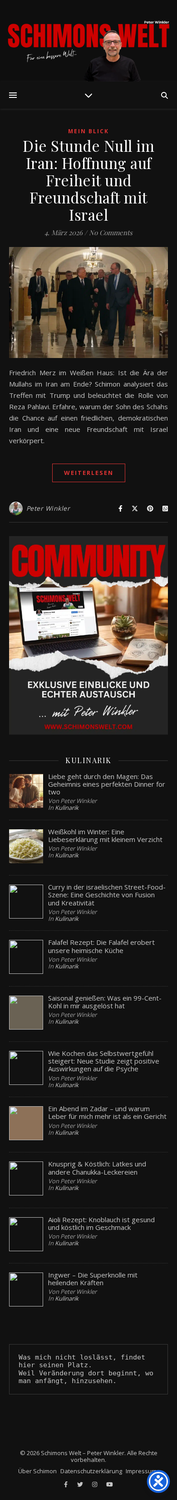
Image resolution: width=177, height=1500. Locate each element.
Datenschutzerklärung (91, 1471)
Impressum (141, 1471)
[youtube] (109, 1484)
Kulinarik (67, 807)
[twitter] (80, 1484)
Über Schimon (37, 1471)
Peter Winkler (48, 508)
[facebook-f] (66, 1484)
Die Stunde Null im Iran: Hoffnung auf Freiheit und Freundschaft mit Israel (88, 179)
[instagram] (95, 1484)
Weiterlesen (88, 473)
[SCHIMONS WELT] (88, 41)
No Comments (111, 232)
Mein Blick (88, 131)
